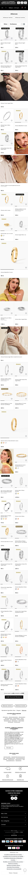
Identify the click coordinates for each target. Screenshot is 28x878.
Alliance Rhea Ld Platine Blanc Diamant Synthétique (21, 542)
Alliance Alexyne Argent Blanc (6, 43)
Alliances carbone (22, 717)
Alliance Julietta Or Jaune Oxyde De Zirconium (10, 185)
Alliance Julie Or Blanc (19, 516)
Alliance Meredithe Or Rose (20, 659)
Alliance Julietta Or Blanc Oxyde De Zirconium (6, 379)
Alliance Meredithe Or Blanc (21, 587)
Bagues (19, 710)
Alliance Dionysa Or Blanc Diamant (6, 318)
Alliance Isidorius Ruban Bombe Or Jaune (9, 440)
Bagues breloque (13, 719)
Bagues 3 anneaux (7, 720)
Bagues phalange (16, 718)
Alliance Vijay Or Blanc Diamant (5, 126)
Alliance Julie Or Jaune (5, 210)
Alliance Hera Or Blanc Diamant (19, 491)
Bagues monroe (17, 722)
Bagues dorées (10, 722)
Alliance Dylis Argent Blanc (6, 587)
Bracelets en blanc (7, 756)
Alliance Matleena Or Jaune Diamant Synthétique (21, 636)
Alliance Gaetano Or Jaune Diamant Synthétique (6, 404)
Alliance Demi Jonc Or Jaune (7, 233)
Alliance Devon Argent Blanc (21, 319)
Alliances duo (5, 717)
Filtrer (5, 24)
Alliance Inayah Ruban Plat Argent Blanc (6, 565)
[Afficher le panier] (25, 7)
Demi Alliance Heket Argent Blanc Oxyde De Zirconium (6, 491)
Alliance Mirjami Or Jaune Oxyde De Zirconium (20, 404)
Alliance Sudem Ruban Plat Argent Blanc (21, 380)
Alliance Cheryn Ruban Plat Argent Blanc (21, 565)
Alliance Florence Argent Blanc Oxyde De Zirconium (11, 357)
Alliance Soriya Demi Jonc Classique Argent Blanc (6, 66)
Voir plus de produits (14, 697)
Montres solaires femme (10, 758)
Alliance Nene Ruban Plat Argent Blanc (6, 149)
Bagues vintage (15, 720)
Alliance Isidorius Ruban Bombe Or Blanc (6, 516)
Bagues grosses (21, 720)
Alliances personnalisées (13, 717)
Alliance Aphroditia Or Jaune (7, 541)
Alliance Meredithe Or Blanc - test (6, 612)
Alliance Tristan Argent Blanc (7, 103)
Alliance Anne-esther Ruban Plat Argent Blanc (7, 685)
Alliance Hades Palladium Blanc (6, 661)
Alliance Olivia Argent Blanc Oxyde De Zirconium (21, 612)
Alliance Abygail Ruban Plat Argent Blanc (21, 66)
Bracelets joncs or (11, 759)
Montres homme (18, 759)
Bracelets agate (18, 760)
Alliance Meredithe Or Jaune (21, 125)
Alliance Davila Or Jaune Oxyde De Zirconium (20, 466)
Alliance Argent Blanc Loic (20, 234)
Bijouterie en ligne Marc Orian (8, 710)
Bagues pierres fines (8, 718)
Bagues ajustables (20, 719)
